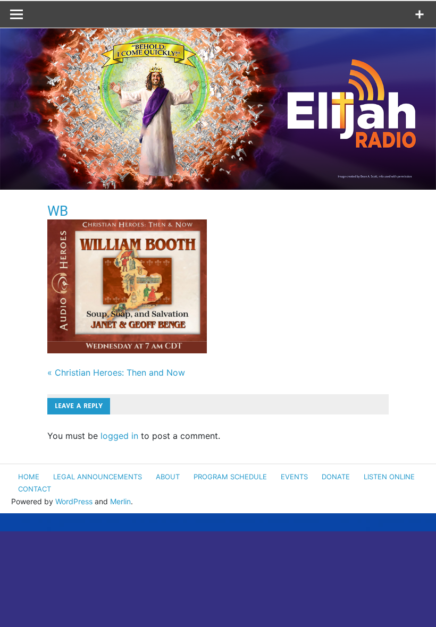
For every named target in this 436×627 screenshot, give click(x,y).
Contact (34, 489)
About (168, 476)
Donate (336, 476)
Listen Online (389, 476)
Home (28, 476)
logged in (119, 435)
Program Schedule (230, 476)
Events (294, 476)
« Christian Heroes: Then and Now (116, 372)
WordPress (74, 501)
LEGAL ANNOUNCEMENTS (97, 476)
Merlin (120, 501)
